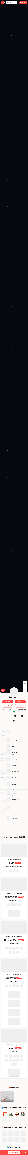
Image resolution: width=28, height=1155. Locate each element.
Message (7, 701)
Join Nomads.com (14, 1152)
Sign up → (23, 2)
